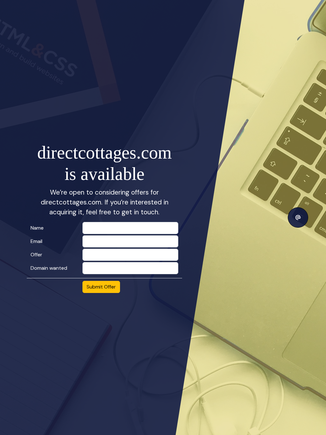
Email (36, 241)
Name (37, 228)
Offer (36, 254)
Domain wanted (49, 268)
